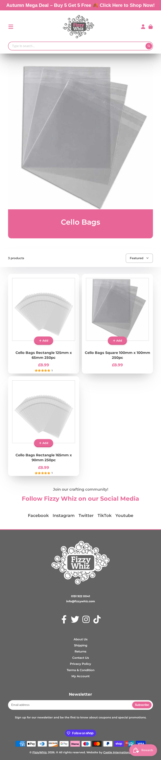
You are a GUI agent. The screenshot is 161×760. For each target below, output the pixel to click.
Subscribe (142, 704)
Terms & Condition (80, 670)
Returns (80, 651)
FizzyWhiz (39, 752)
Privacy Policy (80, 664)
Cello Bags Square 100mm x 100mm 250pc (117, 324)
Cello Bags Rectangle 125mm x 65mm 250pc (43, 324)
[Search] (148, 46)
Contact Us (80, 658)
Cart (150, 26)
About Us (81, 639)
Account (143, 26)
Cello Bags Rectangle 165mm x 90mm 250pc (43, 426)
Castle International (117, 752)
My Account (80, 676)
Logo (78, 27)
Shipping (80, 645)
